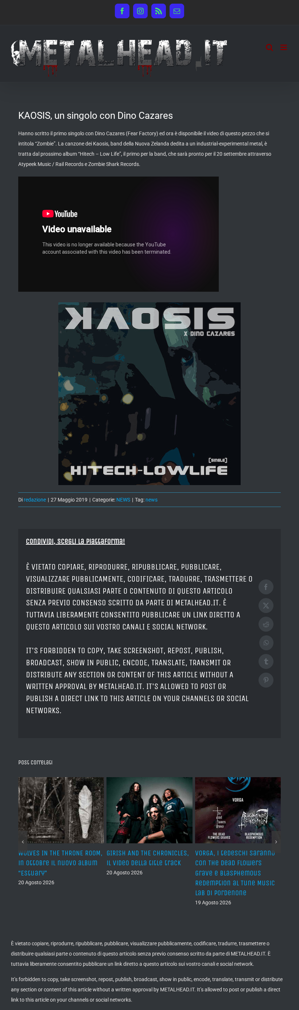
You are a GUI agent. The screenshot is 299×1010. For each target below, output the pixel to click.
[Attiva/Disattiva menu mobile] (284, 47)
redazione (35, 500)
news (151, 500)
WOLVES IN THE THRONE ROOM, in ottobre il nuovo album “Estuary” (237, 863)
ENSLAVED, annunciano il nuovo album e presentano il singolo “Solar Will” (147, 863)
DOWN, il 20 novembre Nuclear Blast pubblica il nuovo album (56, 863)
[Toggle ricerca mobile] (269, 47)
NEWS (123, 500)
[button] (22, 832)
